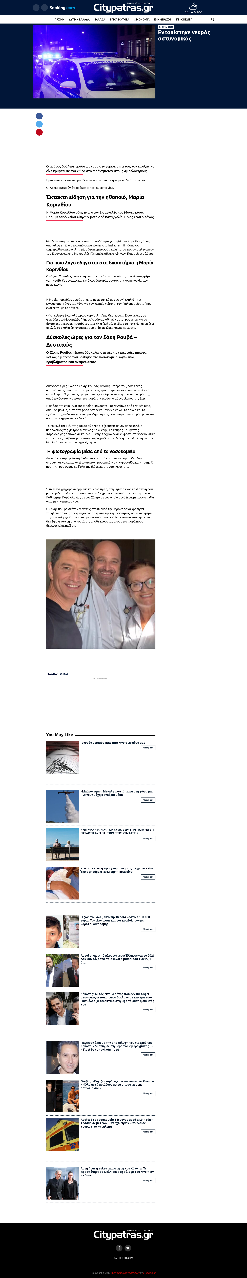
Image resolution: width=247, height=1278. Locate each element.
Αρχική (59, 19)
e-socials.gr (149, 1273)
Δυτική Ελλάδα (79, 19)
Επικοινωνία (183, 19)
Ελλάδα (99, 19)
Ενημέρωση (162, 19)
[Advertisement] (101, 703)
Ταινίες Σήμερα (123, 1258)
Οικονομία (142, 19)
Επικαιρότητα (119, 19)
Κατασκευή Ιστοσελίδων (126, 1273)
